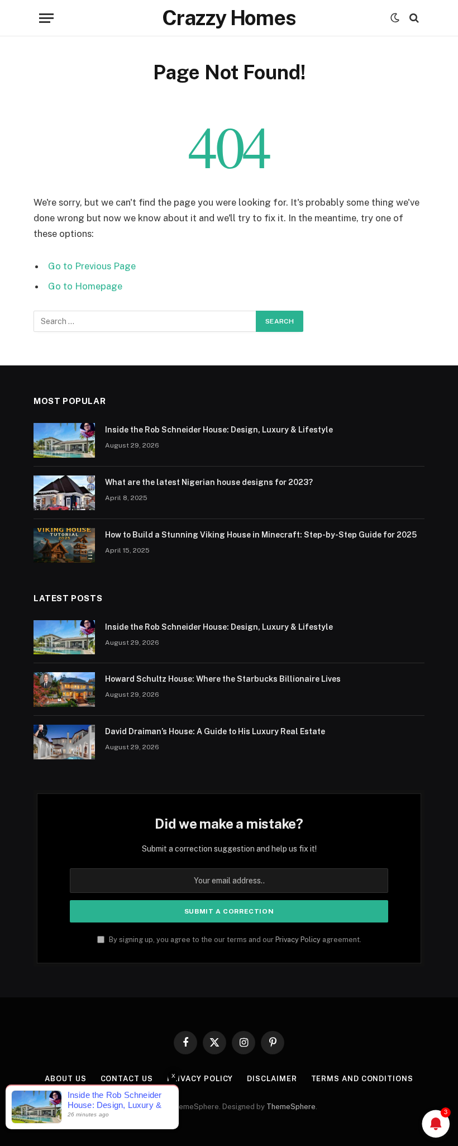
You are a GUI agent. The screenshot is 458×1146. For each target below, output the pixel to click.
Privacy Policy (298, 939)
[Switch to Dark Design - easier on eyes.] (395, 18)
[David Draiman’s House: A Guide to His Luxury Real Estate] (64, 742)
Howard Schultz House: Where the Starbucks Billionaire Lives (223, 678)
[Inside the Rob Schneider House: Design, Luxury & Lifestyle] (64, 440)
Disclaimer (272, 1078)
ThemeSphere (291, 1106)
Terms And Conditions (362, 1078)
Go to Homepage (85, 286)
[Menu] (46, 18)
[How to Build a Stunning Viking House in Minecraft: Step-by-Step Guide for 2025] (64, 545)
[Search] (413, 18)
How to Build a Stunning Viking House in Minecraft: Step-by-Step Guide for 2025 (261, 534)
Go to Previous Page (92, 266)
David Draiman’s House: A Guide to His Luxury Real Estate (215, 731)
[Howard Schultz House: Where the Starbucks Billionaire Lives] (64, 689)
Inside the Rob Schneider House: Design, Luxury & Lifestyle (219, 429)
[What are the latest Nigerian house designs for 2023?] (64, 492)
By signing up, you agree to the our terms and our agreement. (234, 939)
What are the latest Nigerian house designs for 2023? (209, 482)
